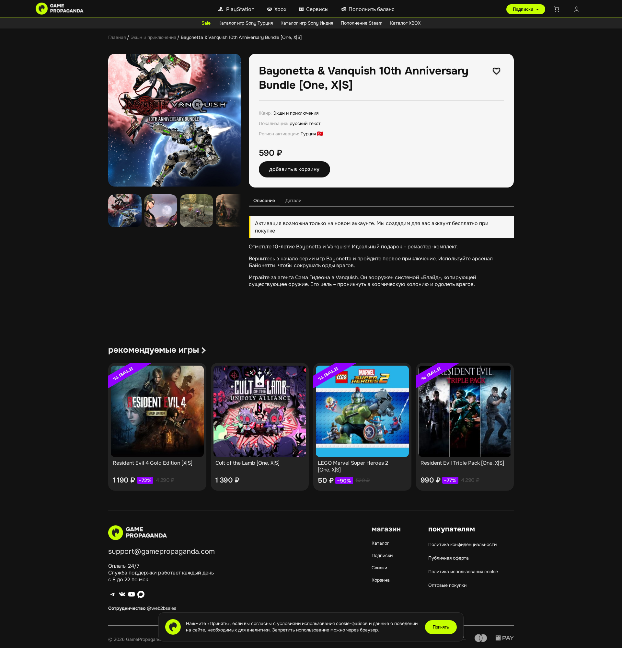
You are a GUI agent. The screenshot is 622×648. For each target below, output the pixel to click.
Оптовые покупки (447, 585)
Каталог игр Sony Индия (307, 23)
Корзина (381, 580)
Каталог (380, 543)
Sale (206, 23)
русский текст (305, 123)
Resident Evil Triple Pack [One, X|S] (462, 463)
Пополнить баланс (372, 9)
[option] (161, 211)
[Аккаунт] (576, 10)
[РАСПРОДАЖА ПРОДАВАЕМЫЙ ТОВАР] (157, 411)
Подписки (524, 9)
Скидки (379, 568)
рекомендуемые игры (153, 350)
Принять (441, 627)
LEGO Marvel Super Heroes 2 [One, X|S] (353, 466)
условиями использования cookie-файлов (323, 623)
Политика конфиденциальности (462, 544)
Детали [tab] (293, 200)
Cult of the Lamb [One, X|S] (247, 463)
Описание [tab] (264, 200)
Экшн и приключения (153, 37)
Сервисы (317, 9)
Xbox (280, 9)
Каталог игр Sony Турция (245, 23)
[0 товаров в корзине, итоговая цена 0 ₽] (558, 9)
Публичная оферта (448, 558)
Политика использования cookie (463, 571)
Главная (117, 37)
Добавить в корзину (294, 169)
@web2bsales (161, 608)
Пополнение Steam (361, 23)
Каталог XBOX (405, 23)
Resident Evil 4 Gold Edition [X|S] (152, 463)
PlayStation (240, 9)
